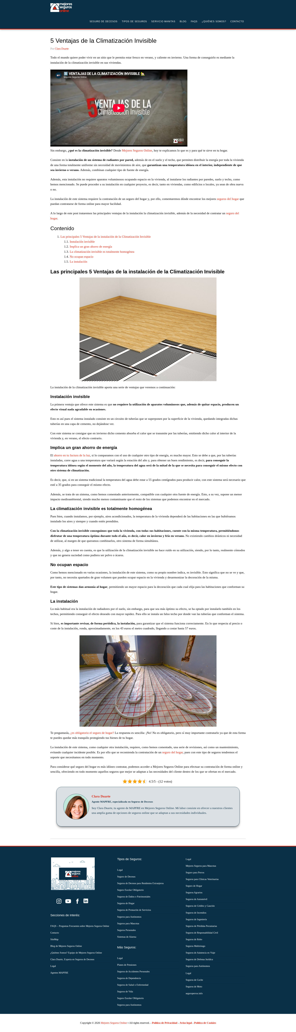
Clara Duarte (101, 796)
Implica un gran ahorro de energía (91, 246)
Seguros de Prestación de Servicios (134, 910)
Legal (53, 966)
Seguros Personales (126, 930)
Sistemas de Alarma (126, 937)
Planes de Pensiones (126, 965)
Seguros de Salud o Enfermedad (132, 985)
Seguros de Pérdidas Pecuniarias (201, 926)
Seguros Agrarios (194, 892)
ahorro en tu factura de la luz (72, 455)
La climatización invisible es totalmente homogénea (102, 251)
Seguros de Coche (194, 980)
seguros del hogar (228, 199)
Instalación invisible (82, 241)
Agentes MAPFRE (59, 972)
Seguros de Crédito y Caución (200, 906)
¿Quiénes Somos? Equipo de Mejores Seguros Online (76, 952)
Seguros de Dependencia (129, 978)
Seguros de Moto (194, 986)
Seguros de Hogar (125, 903)
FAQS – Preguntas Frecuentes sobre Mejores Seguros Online (79, 926)
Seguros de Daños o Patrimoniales (133, 896)
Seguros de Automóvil (196, 899)
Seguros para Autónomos (129, 917)
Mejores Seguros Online (137, 150)
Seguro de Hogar (194, 886)
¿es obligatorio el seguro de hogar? (92, 733)
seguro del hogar (172, 752)
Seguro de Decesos (77, 7)
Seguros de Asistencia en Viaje (200, 952)
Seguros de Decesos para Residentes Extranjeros (140, 883)
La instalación (78, 261)
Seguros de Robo (194, 939)
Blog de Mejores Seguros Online (66, 946)
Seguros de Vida (125, 991)
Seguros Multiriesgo (195, 946)
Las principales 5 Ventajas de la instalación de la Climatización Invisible (105, 236)
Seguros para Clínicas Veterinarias (202, 879)
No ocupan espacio (81, 256)
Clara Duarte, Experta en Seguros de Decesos (72, 959)
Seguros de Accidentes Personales (133, 971)
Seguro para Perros (195, 872)
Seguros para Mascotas (128, 923)
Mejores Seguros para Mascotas (201, 866)
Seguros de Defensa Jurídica (199, 959)
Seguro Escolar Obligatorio (130, 890)
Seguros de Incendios (196, 912)
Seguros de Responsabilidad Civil (202, 932)
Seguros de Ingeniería (196, 919)
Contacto (54, 932)
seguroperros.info (194, 993)
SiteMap (54, 939)
